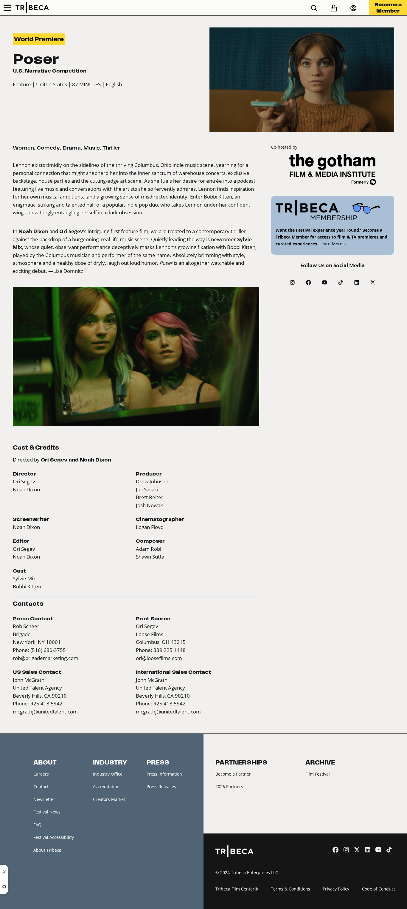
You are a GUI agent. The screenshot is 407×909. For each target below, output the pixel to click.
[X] (372, 282)
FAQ (37, 825)
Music (91, 147)
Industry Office (107, 774)
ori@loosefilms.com (159, 658)
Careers (41, 774)
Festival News (46, 812)
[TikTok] (340, 282)
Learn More (331, 244)
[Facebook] (308, 282)
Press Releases (161, 786)
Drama (72, 147)
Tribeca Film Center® (236, 889)
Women (23, 147)
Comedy (48, 147)
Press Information (164, 774)
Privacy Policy (336, 889)
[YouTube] (324, 282)
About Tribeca (47, 850)
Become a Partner (233, 774)
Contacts (42, 786)
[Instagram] (292, 282)
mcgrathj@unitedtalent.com (45, 711)
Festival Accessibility (53, 837)
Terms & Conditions (290, 889)
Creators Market (109, 799)
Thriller (111, 147)
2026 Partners (229, 786)
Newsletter (44, 799)
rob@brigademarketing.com (45, 658)
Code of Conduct (378, 889)
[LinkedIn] (356, 282)
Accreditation (106, 786)
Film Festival (317, 774)
